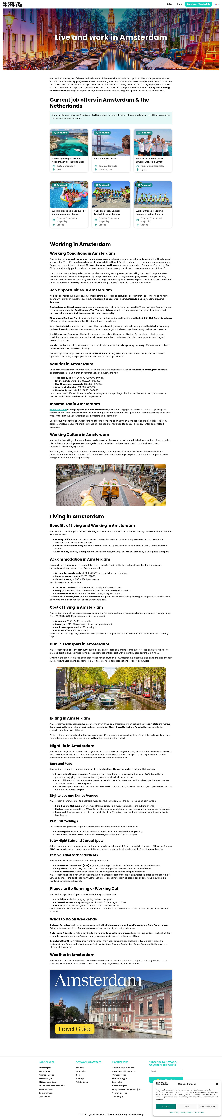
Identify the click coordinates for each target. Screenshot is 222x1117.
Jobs (169, 4)
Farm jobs (117, 1082)
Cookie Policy (174, 1112)
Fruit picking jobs (120, 1078)
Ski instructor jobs (47, 1082)
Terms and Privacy (117, 1114)
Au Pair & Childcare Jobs (123, 1071)
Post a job (80, 1078)
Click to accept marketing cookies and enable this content (111, 1004)
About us (80, 1067)
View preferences (208, 1106)
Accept (165, 1106)
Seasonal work (46, 1093)
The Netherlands (58, 409)
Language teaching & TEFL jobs (126, 1089)
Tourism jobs (118, 1096)
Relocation (81, 1071)
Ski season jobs (46, 1078)
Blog (179, 4)
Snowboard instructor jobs (52, 1085)
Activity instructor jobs (123, 1067)
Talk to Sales (82, 1082)
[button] (217, 1084)
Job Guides (44, 1096)
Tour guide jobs (119, 1093)
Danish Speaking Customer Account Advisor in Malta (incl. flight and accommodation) (68, 161)
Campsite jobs (119, 1075)
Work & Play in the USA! (106, 158)
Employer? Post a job (198, 4)
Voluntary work (46, 1089)
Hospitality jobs (119, 1085)
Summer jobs (45, 1067)
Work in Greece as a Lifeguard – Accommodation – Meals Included (69, 214)
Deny (186, 1106)
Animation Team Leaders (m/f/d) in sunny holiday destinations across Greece (108, 214)
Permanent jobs (46, 1075)
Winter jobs (44, 1071)
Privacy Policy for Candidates (192, 1112)
